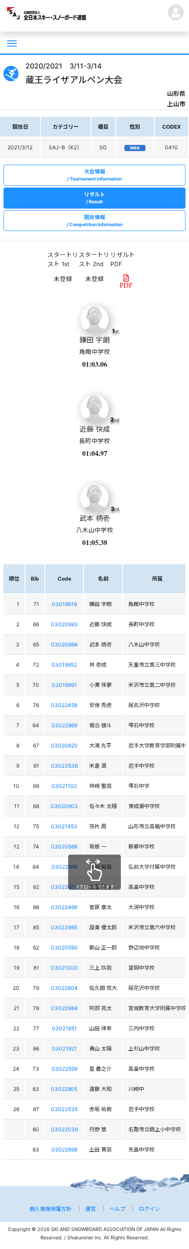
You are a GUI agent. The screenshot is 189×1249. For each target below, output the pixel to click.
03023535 (64, 1109)
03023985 (64, 927)
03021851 (64, 1028)
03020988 (64, 644)
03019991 (64, 685)
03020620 (64, 745)
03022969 (64, 725)
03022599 (64, 1068)
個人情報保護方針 (50, 1209)
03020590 (64, 947)
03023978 (64, 887)
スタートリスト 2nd (94, 259)
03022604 (64, 988)
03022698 (64, 1149)
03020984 (64, 1008)
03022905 (64, 1089)
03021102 (64, 786)
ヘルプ (117, 1209)
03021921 (64, 1048)
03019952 (64, 664)
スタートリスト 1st (62, 259)
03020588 (64, 846)
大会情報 (96, 175)
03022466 (64, 907)
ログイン (149, 1209)
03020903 (64, 806)
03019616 (64, 604)
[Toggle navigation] (11, 42)
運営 (90, 1209)
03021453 (64, 826)
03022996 (64, 866)
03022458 (64, 705)
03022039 (64, 1129)
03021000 (64, 967)
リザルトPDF (122, 259)
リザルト (94, 198)
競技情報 (96, 220)
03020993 (64, 624)
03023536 (64, 765)
